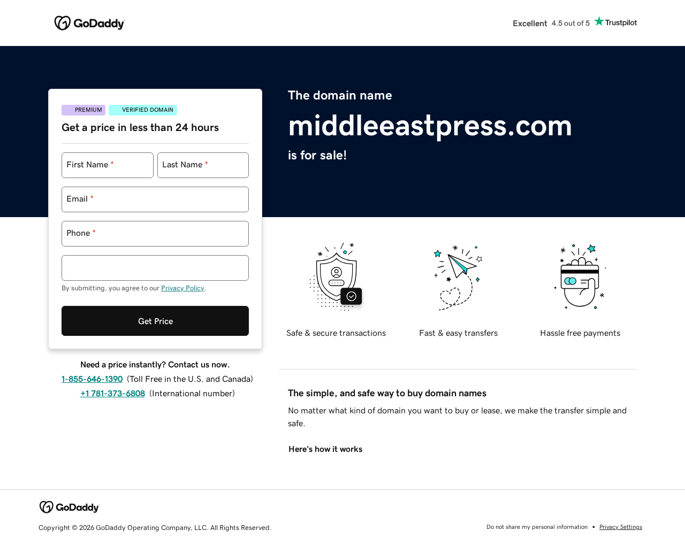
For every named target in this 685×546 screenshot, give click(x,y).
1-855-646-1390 (92, 378)
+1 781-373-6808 (112, 393)
